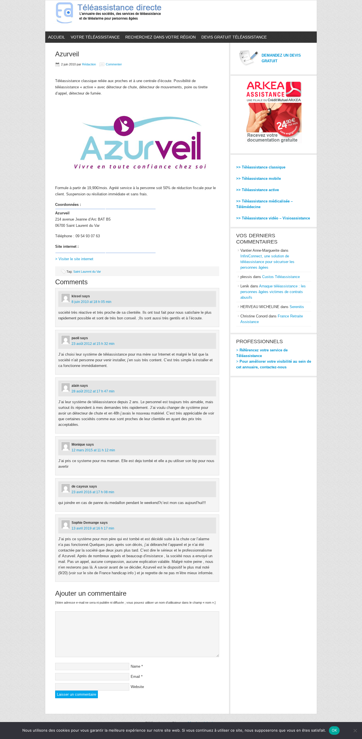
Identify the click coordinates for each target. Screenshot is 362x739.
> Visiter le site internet (74, 259)
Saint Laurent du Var (87, 271)
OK (334, 730)
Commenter (114, 64)
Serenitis (297, 307)
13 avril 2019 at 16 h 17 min (93, 528)
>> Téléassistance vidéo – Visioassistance (273, 218)
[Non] (355, 730)
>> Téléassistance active (257, 190)
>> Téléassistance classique (260, 167)
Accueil (56, 37)
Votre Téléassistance (95, 37)
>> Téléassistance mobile (258, 178)
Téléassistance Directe (111, 15)
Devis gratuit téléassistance (234, 37)
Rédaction (89, 64)
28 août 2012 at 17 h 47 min (93, 391)
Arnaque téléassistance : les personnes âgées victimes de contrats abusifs (273, 292)
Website (137, 687)
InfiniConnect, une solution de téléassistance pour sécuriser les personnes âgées (267, 262)
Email (135, 676)
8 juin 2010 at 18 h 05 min (91, 302)
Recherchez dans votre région (160, 37)
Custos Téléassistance (281, 277)
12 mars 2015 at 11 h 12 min (93, 450)
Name (135, 666)
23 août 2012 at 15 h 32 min (93, 344)
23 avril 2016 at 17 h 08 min (93, 492)
